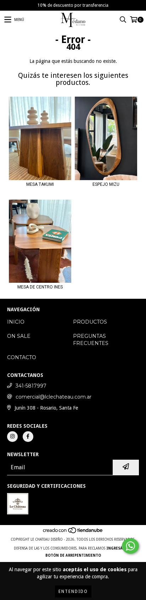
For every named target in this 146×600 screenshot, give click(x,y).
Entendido (73, 591)
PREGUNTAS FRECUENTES (90, 339)
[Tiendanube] (73, 532)
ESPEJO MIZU (105, 184)
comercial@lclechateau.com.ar (53, 397)
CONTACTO (21, 357)
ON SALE (18, 336)
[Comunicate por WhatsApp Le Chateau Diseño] (130, 546)
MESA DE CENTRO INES (40, 287)
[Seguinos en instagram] (12, 436)
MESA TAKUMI (40, 184)
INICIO (15, 322)
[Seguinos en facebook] (28, 436)
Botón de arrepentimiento (73, 555)
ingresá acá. (119, 548)
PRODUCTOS (90, 322)
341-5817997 (31, 386)
